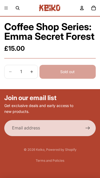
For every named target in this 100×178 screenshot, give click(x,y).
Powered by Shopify (61, 150)
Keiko (40, 150)
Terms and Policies (50, 161)
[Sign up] (87, 128)
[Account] (82, 8)
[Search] (17, 8)
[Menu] (6, 8)
